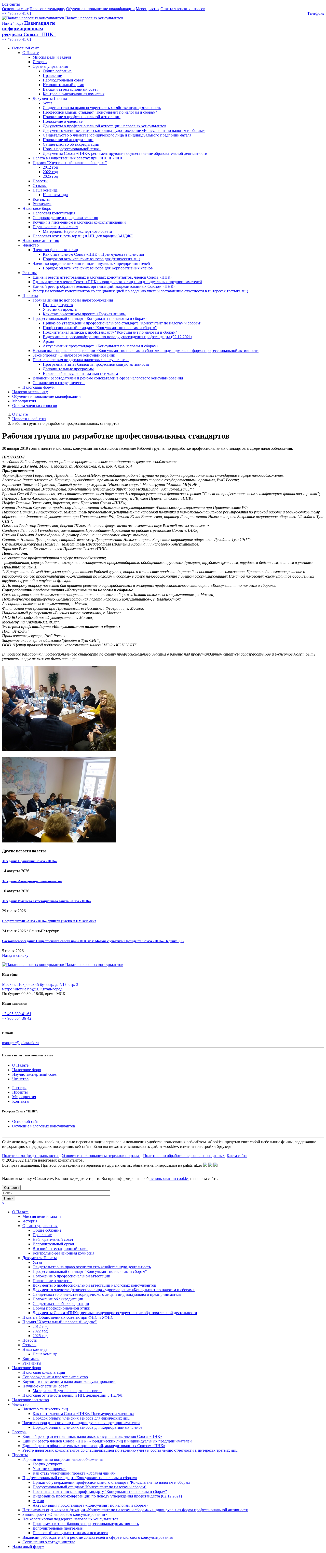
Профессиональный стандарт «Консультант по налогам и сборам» (90, 318)
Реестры (29, 272)
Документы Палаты (50, 98)
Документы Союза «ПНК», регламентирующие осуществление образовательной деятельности (125, 153)
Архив (48, 341)
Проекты (30, 295)
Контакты (41, 199)
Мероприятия (147, 9)
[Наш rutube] (210, 1165)
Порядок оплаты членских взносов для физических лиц (91, 259)
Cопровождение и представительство (65, 217)
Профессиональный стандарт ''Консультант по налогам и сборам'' (100, 327)
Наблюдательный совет (63, 80)
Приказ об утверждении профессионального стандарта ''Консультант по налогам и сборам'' (122, 323)
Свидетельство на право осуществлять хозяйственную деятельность (102, 107)
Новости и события (29, 419)
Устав (47, 103)
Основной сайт (15, 9)
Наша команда (45, 190)
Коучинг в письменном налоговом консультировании (79, 222)
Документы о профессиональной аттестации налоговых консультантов (104, 126)
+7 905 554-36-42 (16, 1018)
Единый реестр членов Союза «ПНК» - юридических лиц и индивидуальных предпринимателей (117, 282)
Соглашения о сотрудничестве (59, 382)
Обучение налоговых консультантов (43, 1126)
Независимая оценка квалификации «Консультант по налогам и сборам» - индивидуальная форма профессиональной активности (146, 350)
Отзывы (40, 185)
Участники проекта (60, 309)
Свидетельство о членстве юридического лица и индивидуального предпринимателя (117, 135)
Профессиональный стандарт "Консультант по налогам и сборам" (100, 112)
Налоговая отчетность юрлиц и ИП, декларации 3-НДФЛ (83, 236)
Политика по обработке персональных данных (184, 1155)
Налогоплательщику (47, 9)
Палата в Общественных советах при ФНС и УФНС (78, 158)
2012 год (50, 167)
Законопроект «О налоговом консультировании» (75, 355)
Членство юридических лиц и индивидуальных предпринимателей (91, 263)
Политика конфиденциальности (30, 1155)
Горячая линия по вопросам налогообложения (73, 300)
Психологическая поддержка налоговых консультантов (81, 360)
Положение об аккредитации (68, 140)
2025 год (50, 176)
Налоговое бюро (36, 208)
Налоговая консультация (54, 213)
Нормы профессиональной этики (72, 149)
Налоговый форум (38, 387)
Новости (40, 181)
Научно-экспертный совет (55, 227)
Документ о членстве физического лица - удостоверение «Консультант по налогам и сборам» (124, 130)
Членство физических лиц (55, 250)
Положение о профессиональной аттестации (81, 117)
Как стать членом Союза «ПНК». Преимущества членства (93, 254)
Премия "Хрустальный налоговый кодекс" (70, 162)
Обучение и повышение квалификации (100, 9)
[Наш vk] (205, 1165)
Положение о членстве (63, 121)
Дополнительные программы (68, 369)
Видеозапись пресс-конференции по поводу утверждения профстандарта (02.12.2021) (117, 337)
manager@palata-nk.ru (20, 1043)
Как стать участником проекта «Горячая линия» (84, 314)
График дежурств (58, 305)
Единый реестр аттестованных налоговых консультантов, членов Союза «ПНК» (102, 277)
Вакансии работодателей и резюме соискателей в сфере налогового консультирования (108, 378)
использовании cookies (169, 1178)
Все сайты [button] (11, 4)
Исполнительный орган (63, 85)
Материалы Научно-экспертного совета (77, 231)
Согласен (11, 1188)
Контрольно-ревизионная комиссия (73, 94)
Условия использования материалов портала (101, 1155)
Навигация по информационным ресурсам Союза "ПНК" (29, 28)
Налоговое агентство (40, 240)
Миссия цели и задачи (52, 57)
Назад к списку (15, 955)
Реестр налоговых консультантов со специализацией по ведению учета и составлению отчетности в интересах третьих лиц (140, 291)
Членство (30, 245)
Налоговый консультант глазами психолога (80, 373)
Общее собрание (57, 71)
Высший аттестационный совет (70, 89)
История (40, 62)
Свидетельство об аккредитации (71, 144)
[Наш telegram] (215, 1165)
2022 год (50, 172)
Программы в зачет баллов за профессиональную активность (96, 364)
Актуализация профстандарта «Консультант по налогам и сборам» (100, 346)
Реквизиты (42, 204)
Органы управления (50, 66)
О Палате (30, 52)
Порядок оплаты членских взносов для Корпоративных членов (98, 268)
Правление (52, 75)
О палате (20, 414)
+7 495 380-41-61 (16, 13)
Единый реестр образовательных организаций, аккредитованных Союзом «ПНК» (104, 286)
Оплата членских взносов (182, 9)
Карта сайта (237, 1155)
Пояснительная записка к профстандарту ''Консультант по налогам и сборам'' (110, 332)
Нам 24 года (12, 23)
